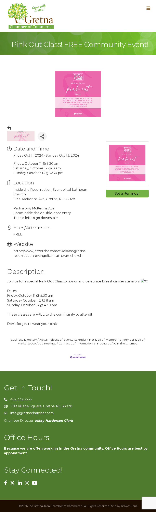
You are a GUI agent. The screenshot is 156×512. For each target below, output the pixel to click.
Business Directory (24, 339)
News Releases (50, 339)
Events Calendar (75, 339)
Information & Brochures (94, 343)
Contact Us (66, 343)
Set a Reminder (127, 193)
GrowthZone (129, 506)
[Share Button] (42, 136)
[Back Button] (9, 128)
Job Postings (47, 343)
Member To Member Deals (124, 339)
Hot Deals (96, 339)
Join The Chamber (126, 343)
